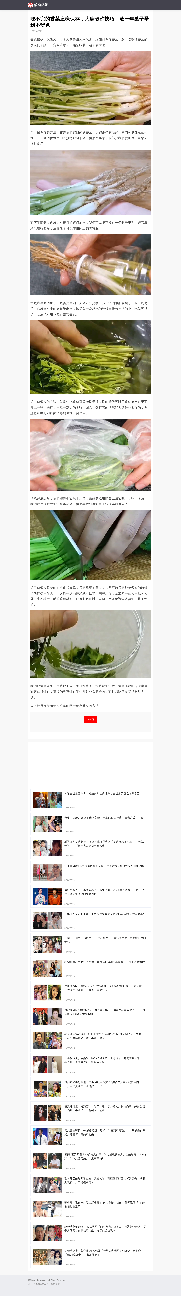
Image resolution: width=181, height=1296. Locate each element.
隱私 (53, 1284)
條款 (48, 1284)
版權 (58, 1284)
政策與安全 (41, 1284)
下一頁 (90, 719)
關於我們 (31, 1284)
